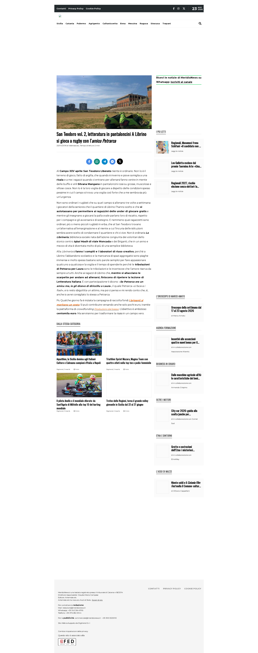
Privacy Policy (75, 8)
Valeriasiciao (74, 145)
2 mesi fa (67, 369)
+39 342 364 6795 (75, 610)
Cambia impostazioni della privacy (73, 631)
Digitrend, (60, 369)
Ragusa (144, 23)
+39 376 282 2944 (73, 613)
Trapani (166, 23)
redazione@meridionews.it (74, 608)
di (172, 316)
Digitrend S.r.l (84, 623)
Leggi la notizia (177, 151)
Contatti (61, 8)
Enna (123, 23)
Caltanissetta (110, 23)
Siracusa (155, 23)
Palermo (81, 23)
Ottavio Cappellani (181, 491)
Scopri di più (97, 600)
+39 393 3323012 (109, 618)
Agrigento (94, 23)
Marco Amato (179, 316)
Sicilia (60, 23)
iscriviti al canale (181, 82)
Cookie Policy (93, 8)
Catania (70, 23)
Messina (132, 23)
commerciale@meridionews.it (88, 618)
